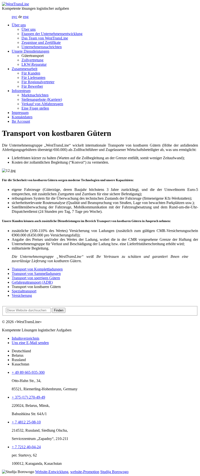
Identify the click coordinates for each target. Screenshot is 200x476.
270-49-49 (28, 397)
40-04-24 (26, 447)
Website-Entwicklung (51, 472)
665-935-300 (28, 372)
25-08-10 (26, 422)
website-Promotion (84, 472)
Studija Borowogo (114, 472)
